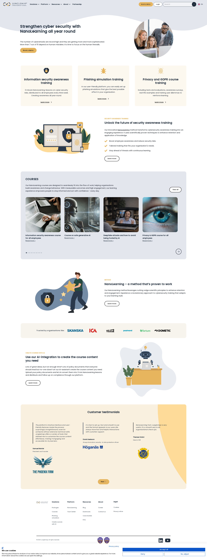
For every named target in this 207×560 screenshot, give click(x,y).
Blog (84, 508)
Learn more (112, 158)
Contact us (102, 512)
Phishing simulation (55, 517)
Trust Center (71, 512)
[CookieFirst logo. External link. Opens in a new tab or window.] (3, 548)
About (65, 4)
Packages (55, 508)
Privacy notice (118, 511)
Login (158, 4)
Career (100, 508)
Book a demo (145, 4)
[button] (34, 4)
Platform (44, 4)
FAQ (84, 520)
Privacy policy (114, 546)
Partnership (77, 4)
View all (175, 190)
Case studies (87, 516)
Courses (55, 512)
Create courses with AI (57, 523)
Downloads (86, 512)
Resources (56, 4)
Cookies (116, 507)
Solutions (33, 4)
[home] (15, 4)
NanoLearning (123, 130)
